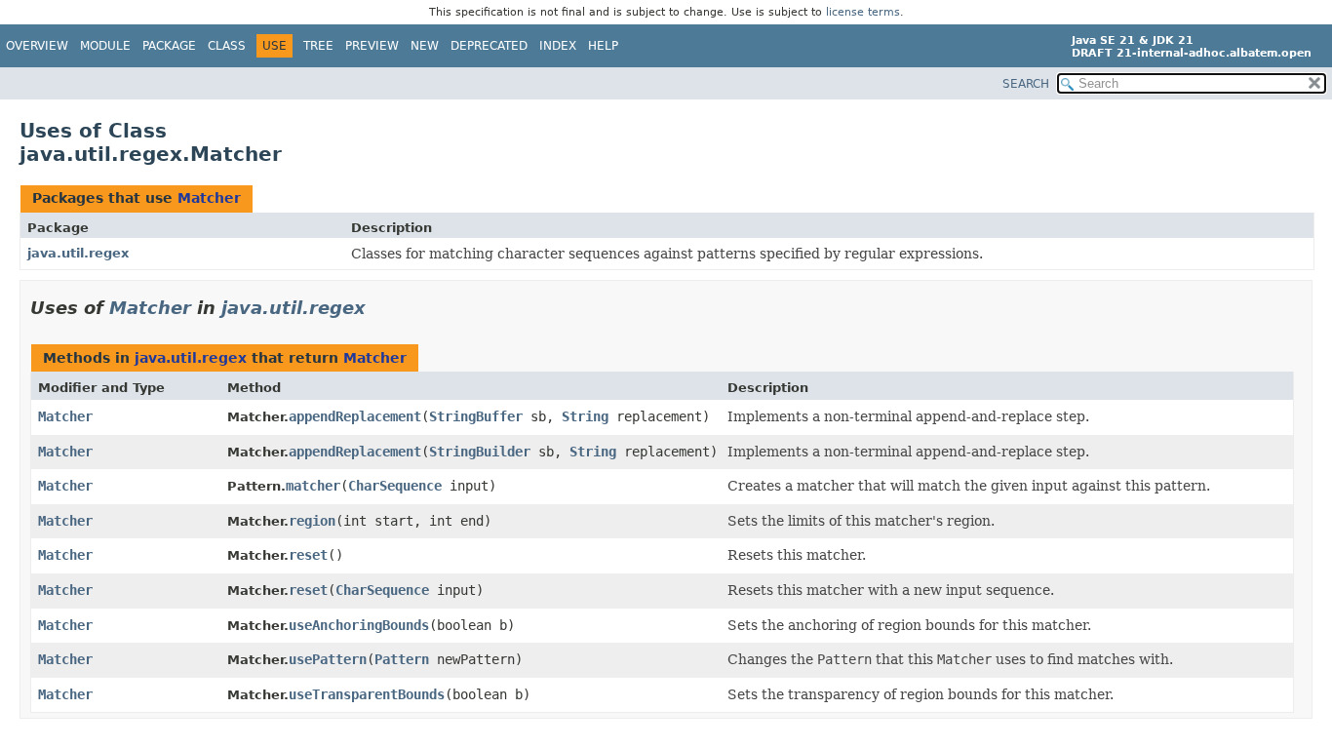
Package (169, 46)
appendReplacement (355, 416)
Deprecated (489, 46)
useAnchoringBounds (359, 625)
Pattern (401, 659)
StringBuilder (479, 451)
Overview (37, 46)
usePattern (328, 659)
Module (105, 46)
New (425, 46)
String (585, 416)
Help (603, 46)
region (312, 521)
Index (557, 46)
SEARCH (1025, 84)
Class (227, 46)
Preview (372, 46)
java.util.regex (78, 253)
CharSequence (395, 485)
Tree (318, 46)
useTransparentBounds (367, 694)
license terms (863, 12)
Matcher (209, 198)
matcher (313, 485)
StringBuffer (476, 416)
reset (308, 555)
